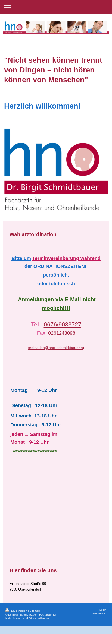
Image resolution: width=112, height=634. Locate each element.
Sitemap (35, 610)
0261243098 (61, 333)
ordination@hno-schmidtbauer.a (55, 347)
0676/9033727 (62, 324)
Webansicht (99, 613)
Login (103, 609)
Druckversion (19, 610)
